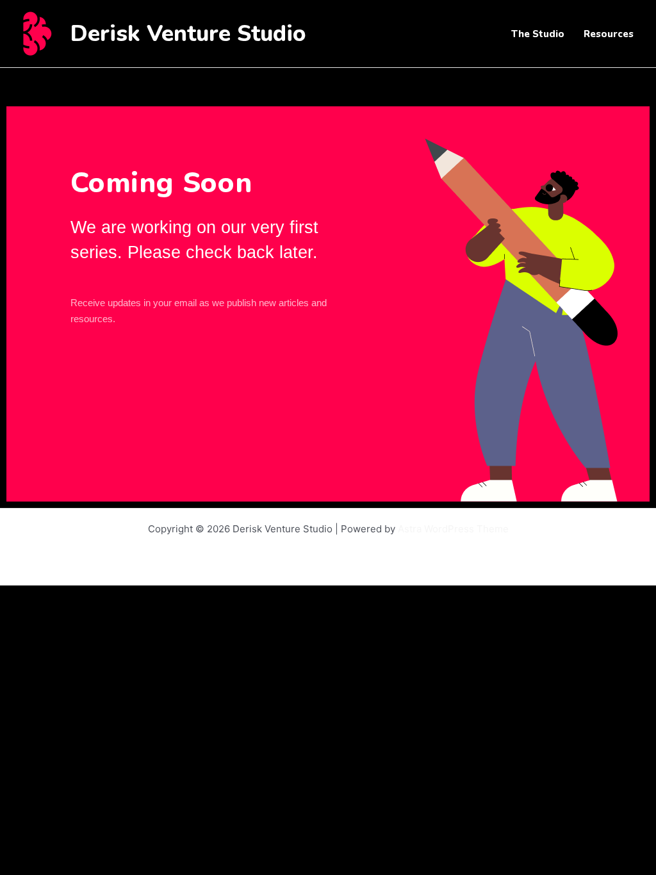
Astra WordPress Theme (453, 529)
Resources (609, 34)
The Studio (537, 34)
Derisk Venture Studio (188, 34)
